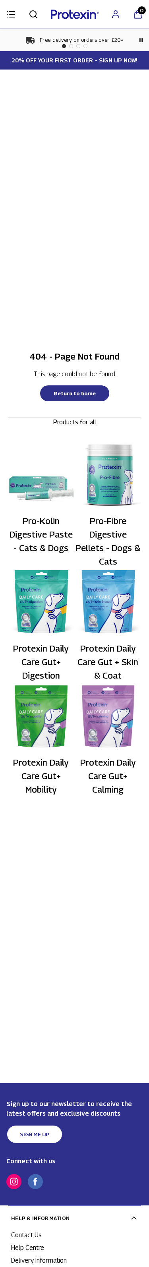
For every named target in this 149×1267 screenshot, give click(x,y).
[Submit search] (33, 14)
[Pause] (141, 40)
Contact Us (26, 1235)
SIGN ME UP (34, 1134)
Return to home (75, 393)
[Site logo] (75, 14)
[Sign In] (115, 14)
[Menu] (11, 14)
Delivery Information (39, 1260)
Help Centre (27, 1248)
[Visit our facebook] (35, 1181)
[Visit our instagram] (13, 1181)
